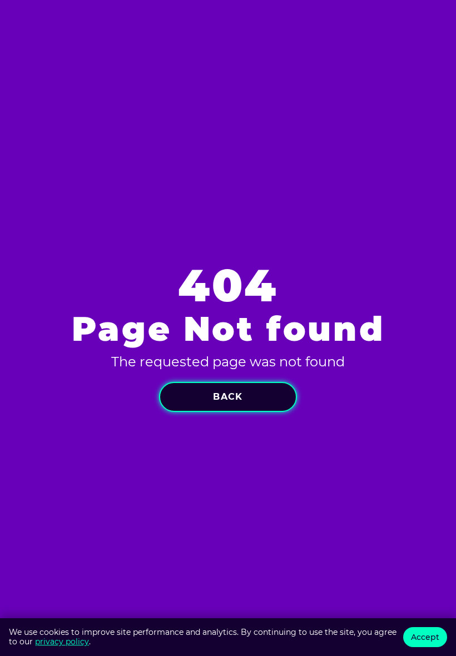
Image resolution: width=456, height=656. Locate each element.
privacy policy (62, 642)
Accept (425, 637)
